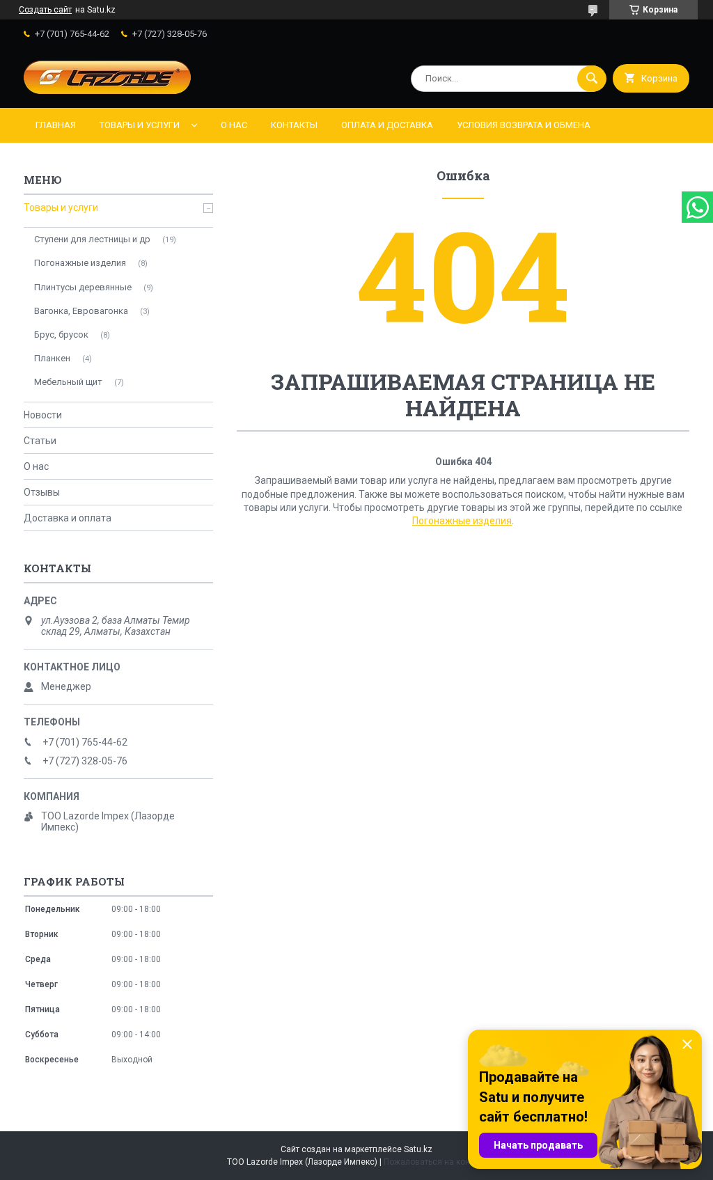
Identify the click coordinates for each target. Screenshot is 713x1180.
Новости (43, 414)
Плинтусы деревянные (83, 287)
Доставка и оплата (67, 518)
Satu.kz (418, 1149)
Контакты (294, 125)
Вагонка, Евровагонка (81, 311)
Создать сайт (45, 10)
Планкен (52, 358)
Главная (56, 125)
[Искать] (591, 78)
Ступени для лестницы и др (92, 239)
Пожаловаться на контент (435, 1162)
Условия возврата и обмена (523, 125)
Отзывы (42, 492)
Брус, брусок (61, 334)
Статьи (40, 440)
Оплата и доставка (387, 125)
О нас (234, 125)
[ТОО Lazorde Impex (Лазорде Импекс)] (107, 90)
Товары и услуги (140, 125)
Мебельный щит (68, 382)
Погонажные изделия (462, 520)
